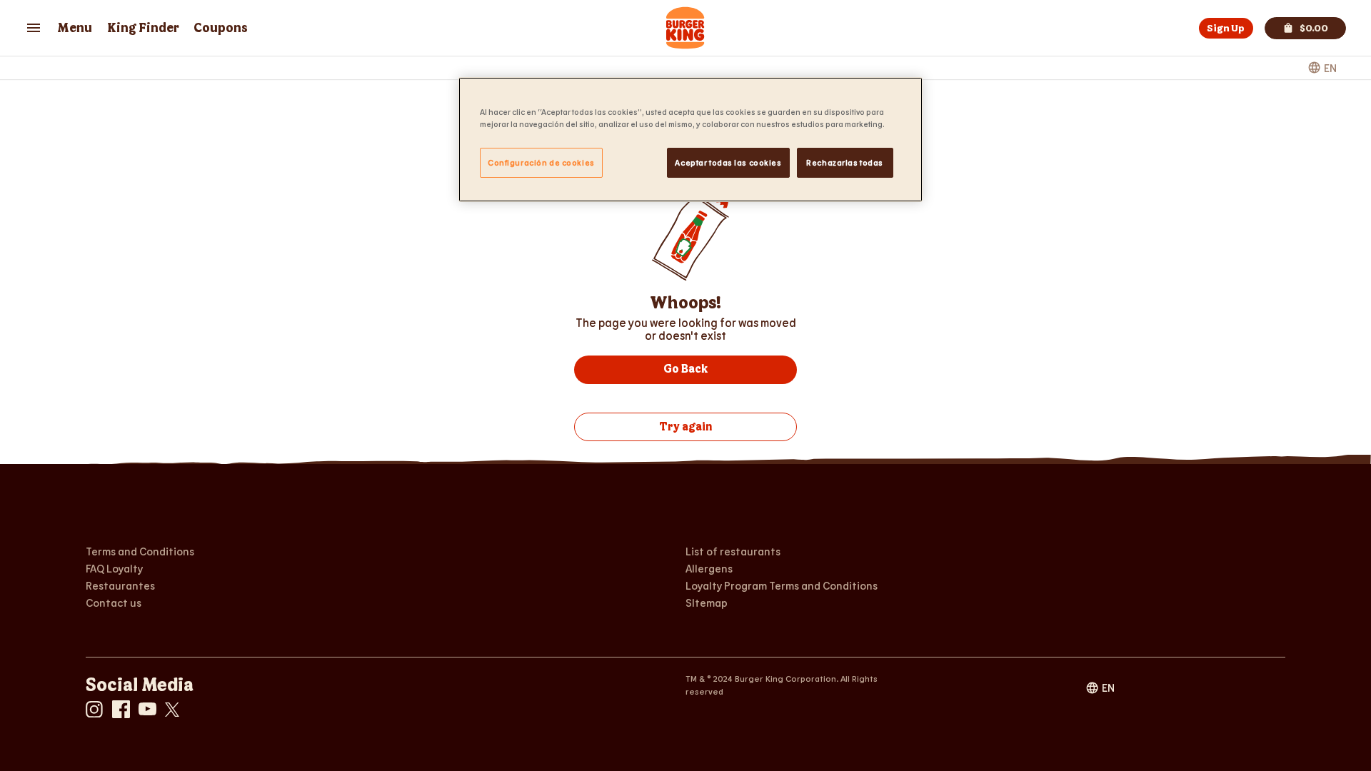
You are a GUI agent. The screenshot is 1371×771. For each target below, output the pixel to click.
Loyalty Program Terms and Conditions (782, 585)
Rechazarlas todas (844, 162)
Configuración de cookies (541, 162)
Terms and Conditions (140, 551)
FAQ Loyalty (114, 568)
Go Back (685, 369)
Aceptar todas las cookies (728, 162)
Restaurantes (120, 585)
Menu (74, 28)
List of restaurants (733, 551)
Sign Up (1226, 28)
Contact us (113, 602)
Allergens (709, 568)
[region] (690, 139)
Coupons (221, 28)
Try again (685, 427)
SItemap (707, 602)
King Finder (143, 28)
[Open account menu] (33, 27)
